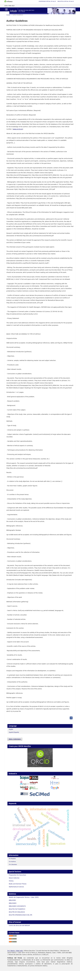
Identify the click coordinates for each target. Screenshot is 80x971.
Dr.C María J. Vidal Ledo (15, 951)
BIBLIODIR (12, 900)
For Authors (12, 861)
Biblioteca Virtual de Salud (66, 1)
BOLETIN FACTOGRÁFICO (17, 909)
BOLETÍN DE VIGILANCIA (17, 912)
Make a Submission (15, 739)
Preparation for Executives (17, 875)
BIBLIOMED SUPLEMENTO (17, 906)
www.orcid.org (18, 129)
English (11, 729)
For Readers (12, 858)
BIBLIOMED (12, 903)
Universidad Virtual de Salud (47, 1)
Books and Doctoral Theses (17, 884)
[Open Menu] (6, 9)
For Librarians (13, 864)
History (11, 881)
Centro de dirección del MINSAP (19, 925)
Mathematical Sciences (16, 887)
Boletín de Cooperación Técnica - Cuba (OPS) (24, 897)
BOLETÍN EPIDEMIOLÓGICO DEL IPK (20, 915)
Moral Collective (14, 878)
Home (8, 15)
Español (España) (14, 732)
